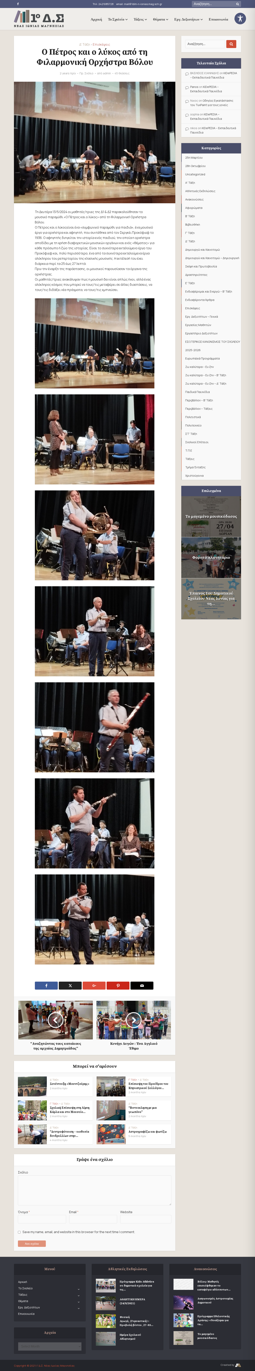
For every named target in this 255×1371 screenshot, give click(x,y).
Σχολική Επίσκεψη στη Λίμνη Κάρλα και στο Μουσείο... (69, 1110)
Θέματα (159, 19)
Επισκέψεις (101, 44)
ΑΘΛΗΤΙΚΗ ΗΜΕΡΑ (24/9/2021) (132, 1301)
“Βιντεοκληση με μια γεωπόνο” (142, 1110)
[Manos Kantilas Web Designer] (238, 1365)
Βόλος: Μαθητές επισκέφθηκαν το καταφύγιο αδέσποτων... (213, 1285)
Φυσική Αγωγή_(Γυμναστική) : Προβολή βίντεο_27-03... (136, 1321)
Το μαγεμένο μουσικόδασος (211, 516)
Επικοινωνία (218, 19)
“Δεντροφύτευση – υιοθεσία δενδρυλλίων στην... (69, 1134)
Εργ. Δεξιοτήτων (186, 19)
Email (73, 1212)
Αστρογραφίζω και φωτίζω (147, 1132)
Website (126, 1212)
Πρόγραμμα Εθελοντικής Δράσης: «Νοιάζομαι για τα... (213, 1320)
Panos (194, 87)
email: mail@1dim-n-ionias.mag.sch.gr (139, 4)
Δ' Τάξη (84, 44)
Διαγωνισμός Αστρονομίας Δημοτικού (215, 1300)
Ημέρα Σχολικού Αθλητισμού (130, 1337)
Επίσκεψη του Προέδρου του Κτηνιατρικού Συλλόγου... (148, 1086)
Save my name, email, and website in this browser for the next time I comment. (79, 1232)
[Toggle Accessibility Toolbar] (243, 18)
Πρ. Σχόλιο (86, 73)
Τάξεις (139, 19)
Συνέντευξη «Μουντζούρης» (69, 1084)
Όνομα (24, 1212)
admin (107, 73)
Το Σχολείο (116, 19)
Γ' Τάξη (132, 1079)
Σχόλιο (23, 1172)
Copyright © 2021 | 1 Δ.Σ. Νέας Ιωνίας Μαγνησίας (44, 1365)
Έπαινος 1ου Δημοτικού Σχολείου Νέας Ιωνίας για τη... (211, 598)
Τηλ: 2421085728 (103, 4)
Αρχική (96, 19)
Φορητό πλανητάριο (211, 557)
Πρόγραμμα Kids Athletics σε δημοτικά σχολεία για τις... (137, 1285)
